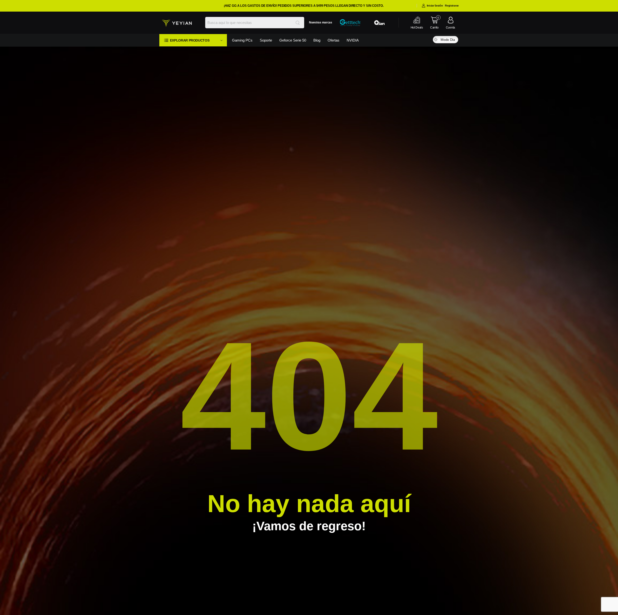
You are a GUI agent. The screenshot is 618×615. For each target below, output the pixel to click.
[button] (193, 40)
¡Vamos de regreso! (309, 526)
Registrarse (452, 5)
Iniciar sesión (435, 5)
